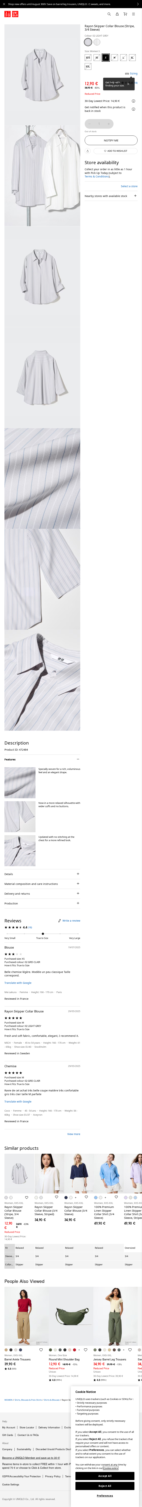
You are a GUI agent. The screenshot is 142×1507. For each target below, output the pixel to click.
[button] (20, 782)
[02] (88, 42)
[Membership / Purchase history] (117, 14)
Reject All (105, 1486)
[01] (97, 42)
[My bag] (125, 14)
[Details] (133, 109)
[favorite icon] (41, 1350)
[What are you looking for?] (109, 14)
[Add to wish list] (27, 1198)
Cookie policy (110, 1468)
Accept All (105, 1476)
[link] (75, 4)
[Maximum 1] (109, 124)
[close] (4, 4)
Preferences (105, 1495)
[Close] (128, 84)
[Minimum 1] (89, 124)
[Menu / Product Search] (133, 14)
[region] (105, 1446)
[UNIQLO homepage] (11, 14)
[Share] (88, 151)
